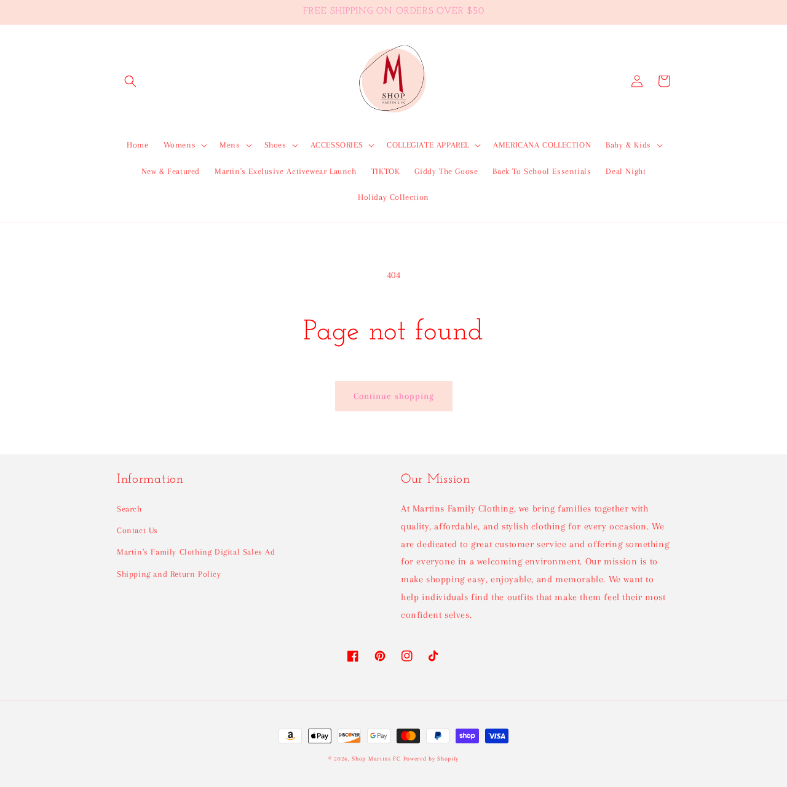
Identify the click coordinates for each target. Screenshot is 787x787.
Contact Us (137, 530)
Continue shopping (394, 396)
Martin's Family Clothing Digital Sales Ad (196, 551)
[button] (130, 81)
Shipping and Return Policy (169, 574)
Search (129, 508)
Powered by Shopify (431, 758)
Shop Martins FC (377, 758)
